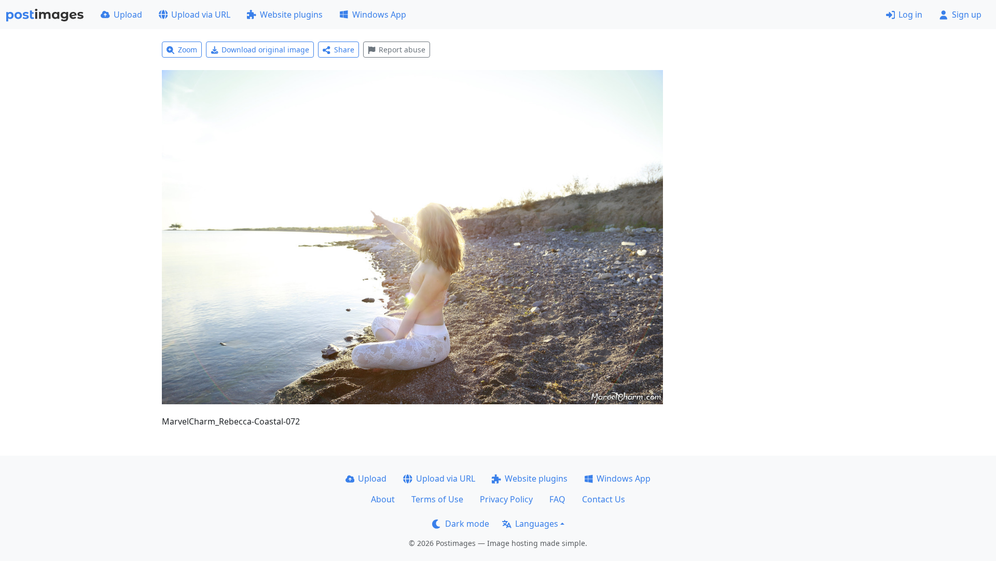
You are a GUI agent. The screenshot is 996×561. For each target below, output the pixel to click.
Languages (536, 523)
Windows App (379, 14)
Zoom (187, 49)
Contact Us (603, 499)
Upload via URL (200, 14)
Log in (910, 14)
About (383, 499)
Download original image (265, 49)
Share (344, 49)
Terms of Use (437, 499)
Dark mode (467, 523)
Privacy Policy (506, 499)
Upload (128, 14)
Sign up (966, 14)
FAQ (557, 499)
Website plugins (291, 14)
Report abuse (402, 49)
